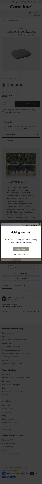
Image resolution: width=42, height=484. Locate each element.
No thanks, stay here (21, 254)
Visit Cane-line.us (21, 249)
